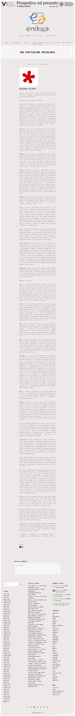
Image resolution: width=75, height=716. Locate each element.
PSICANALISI (55, 653)
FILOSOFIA (54, 630)
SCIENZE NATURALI (56, 660)
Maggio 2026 (6, 595)
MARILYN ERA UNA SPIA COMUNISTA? (36, 607)
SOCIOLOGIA (55, 667)
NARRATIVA (54, 648)
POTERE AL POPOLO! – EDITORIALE (35, 660)
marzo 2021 (6, 650)
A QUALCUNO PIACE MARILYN (34, 631)
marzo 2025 (6, 608)
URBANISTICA (55, 680)
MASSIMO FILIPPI (27, 89)
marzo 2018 (6, 682)
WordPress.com (55, 694)
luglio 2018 (6, 678)
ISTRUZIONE (55, 637)
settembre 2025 (7, 602)
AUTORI (6, 42)
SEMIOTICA (54, 662)
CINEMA (54, 618)
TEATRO (54, 674)
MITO (53, 644)
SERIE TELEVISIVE (56, 666)
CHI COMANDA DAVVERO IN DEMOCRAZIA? (36, 675)
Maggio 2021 (6, 648)
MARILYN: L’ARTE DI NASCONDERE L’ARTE (37, 599)
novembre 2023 (7, 622)
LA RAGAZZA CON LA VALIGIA (34, 647)
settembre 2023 (7, 623)
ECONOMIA (54, 621)
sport (53, 669)
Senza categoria (56, 664)
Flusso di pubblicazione (58, 691)
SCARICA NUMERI (56, 42)
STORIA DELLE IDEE (56, 673)
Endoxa (54, 623)
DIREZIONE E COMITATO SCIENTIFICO (40, 42)
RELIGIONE (54, 659)
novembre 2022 (7, 632)
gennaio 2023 (7, 630)
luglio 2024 (6, 615)
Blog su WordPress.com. (37, 712)
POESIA (54, 650)
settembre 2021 (7, 645)
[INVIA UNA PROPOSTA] (31, 707)
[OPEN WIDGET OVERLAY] (72, 2)
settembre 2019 (7, 666)
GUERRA (54, 634)
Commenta (57, 572)
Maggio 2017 (6, 691)
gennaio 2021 (7, 652)
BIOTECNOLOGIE (55, 616)
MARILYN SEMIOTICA (32, 601)
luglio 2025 (6, 604)
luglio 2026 (6, 593)
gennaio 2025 (7, 609)
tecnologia (55, 676)
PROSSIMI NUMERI (66, 42)
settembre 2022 (7, 634)
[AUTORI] (27, 707)
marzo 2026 (6, 597)
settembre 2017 (7, 687)
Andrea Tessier (59, 594)
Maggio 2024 (6, 616)
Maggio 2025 (6, 606)
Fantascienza (55, 629)
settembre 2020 (7, 655)
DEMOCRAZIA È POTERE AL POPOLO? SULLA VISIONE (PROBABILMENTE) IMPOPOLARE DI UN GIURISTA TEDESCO (37, 669)
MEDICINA (54, 643)
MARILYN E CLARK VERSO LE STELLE (36, 638)
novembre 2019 (7, 664)
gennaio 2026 (7, 599)
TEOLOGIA (54, 678)
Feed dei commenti (56, 692)
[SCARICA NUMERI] (40, 707)
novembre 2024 (7, 611)
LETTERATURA (55, 639)
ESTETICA (54, 627)
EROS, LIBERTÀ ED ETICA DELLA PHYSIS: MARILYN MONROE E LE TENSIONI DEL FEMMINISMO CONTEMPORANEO (37, 616)
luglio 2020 (6, 657)
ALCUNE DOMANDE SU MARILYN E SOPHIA (36, 619)
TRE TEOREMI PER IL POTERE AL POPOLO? (37, 661)
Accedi (54, 689)
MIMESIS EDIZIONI (37, 44)
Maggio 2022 (6, 638)
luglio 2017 (6, 689)
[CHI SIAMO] (34, 707)
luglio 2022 (6, 636)
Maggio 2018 (6, 680)
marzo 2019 (6, 671)
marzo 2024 (6, 618)
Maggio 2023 (6, 627)
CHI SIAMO (26, 42)
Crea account (55, 687)
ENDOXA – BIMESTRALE (57, 625)
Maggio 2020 (6, 659)
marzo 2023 (6, 629)
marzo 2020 (6, 660)
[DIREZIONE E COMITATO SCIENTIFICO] (37, 707)
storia (54, 671)
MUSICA (54, 646)
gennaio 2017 (7, 694)
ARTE (53, 614)
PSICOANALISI (55, 655)
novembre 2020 (7, 653)
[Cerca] (13, 584)
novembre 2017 (7, 685)
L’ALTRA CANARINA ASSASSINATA (35, 633)
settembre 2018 (7, 676)
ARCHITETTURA (55, 613)
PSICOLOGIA (55, 657)
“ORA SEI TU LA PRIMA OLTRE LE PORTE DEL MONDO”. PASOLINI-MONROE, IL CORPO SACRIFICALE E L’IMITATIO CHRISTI (37, 642)
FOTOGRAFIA (55, 632)
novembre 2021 (7, 643)
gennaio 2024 (7, 620)
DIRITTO (54, 620)
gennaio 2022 (7, 641)
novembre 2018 (7, 675)
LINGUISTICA (55, 641)
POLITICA (54, 651)
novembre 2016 (7, 696)
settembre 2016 (7, 698)
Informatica (55, 636)
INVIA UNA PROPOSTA (16, 42)
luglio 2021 (6, 646)
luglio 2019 (6, 668)
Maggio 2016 (6, 701)
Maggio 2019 (6, 669)
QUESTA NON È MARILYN (33, 608)
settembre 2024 (7, 613)
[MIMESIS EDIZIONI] (47, 707)
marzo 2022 (6, 639)
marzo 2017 (6, 692)
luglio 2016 (6, 699)
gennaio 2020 (7, 662)
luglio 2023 (6, 625)
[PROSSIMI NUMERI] (44, 707)
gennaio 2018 (7, 683)
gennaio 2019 (7, 673)
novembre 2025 (7, 600)
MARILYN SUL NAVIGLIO (33, 645)
